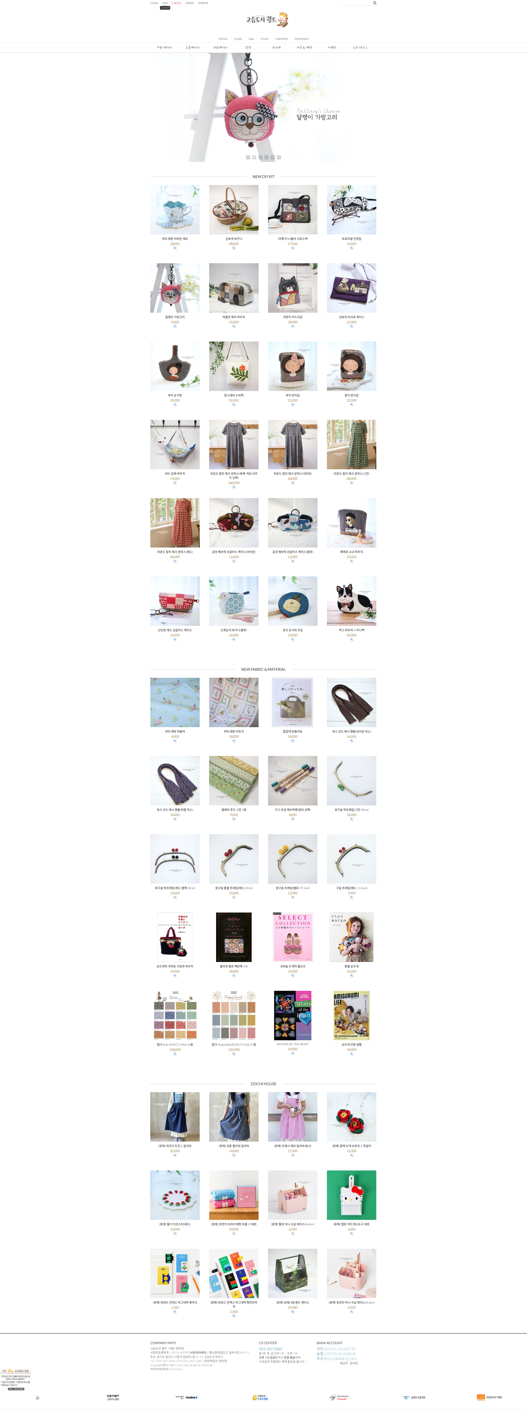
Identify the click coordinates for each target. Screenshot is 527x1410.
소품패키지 (192, 47)
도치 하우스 (360, 47)
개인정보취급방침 (159, 1369)
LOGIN (154, 3)
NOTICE (222, 38)
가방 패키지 (164, 47)
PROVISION (176, 1369)
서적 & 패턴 (304, 47)
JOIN (165, 3)
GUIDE (238, 38)
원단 (248, 47)
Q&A (251, 38)
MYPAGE (203, 3)
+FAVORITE (281, 38)
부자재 (276, 47)
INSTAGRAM (302, 38)
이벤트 (332, 47)
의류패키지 (220, 47)
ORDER (189, 3)
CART (176, 3)
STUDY (265, 38)
